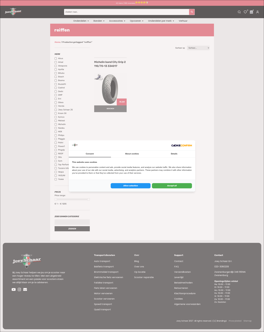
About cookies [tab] (132, 154)
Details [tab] (174, 154)
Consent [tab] (90, 154)
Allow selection (130, 186)
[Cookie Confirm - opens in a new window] (181, 145)
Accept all (172, 186)
